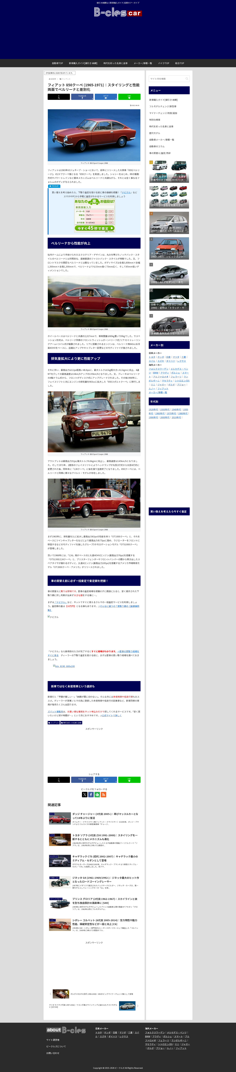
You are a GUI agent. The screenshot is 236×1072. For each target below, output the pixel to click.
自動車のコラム (157, 146)
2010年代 (176, 417)
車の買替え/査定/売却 (160, 153)
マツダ (176, 357)
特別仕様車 (154, 119)
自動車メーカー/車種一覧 (161, 139)
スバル (152, 361)
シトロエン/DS (182, 380)
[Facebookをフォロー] (91, 794)
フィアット (55, 722)
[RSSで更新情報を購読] (103, 794)
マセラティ (167, 380)
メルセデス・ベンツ (177, 1032)
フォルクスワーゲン (158, 368)
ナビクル (126, 192)
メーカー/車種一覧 (158, 392)
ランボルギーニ (179, 1040)
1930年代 (164, 409)
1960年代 (160, 413)
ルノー (152, 388)
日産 (168, 357)
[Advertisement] (118, 38)
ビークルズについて (56, 1046)
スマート (178, 1036)
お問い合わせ (52, 1053)
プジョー (181, 384)
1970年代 (171, 413)
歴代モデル (154, 133)
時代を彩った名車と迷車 (72, 722)
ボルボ (171, 384)
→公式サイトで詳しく (111, 715)
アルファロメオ (160, 376)
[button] (187, 78)
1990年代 (153, 417)
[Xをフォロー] (84, 794)
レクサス (181, 361)
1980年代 (183, 413)
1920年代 (153, 409)
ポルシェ (175, 372)
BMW (155, 372)
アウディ (164, 372)
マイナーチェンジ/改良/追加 (163, 113)
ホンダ (160, 357)
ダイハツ (170, 361)
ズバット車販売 (55, 711)
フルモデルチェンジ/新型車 (162, 106)
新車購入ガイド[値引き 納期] (163, 99)
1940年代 (176, 409)
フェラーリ (176, 376)
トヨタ (152, 357)
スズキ (160, 361)
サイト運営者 (52, 1039)
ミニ (153, 384)
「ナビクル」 (60, 602)
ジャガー (161, 384)
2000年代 (164, 417)
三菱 (184, 357)
